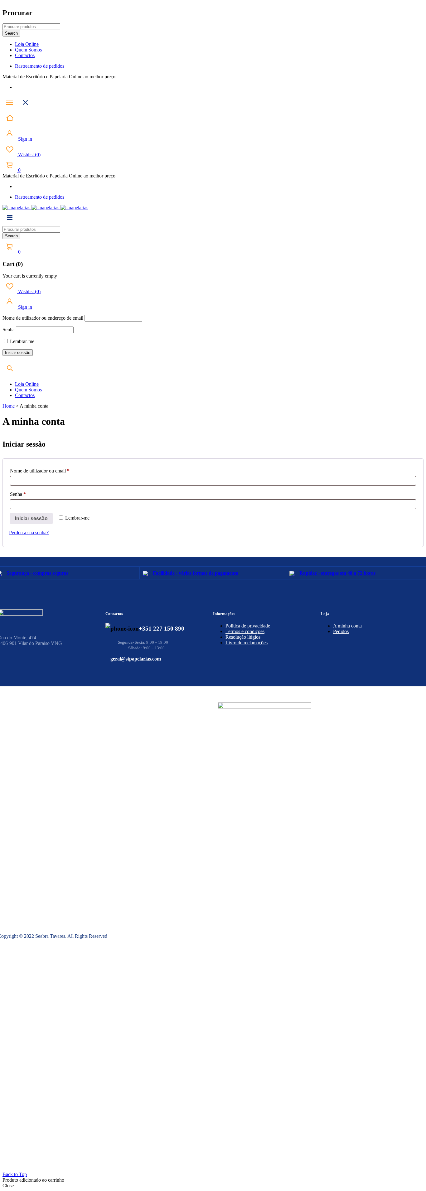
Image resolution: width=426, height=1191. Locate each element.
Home (8, 406)
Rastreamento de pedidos (39, 66)
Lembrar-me (21, 341)
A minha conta (347, 625)
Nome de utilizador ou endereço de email (42, 318)
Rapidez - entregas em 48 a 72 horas (337, 573)
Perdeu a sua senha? (29, 532)
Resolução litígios (242, 637)
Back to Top (14, 1174)
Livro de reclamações (246, 642)
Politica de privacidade (247, 625)
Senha (8, 329)
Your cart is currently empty (29, 275)
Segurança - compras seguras (37, 573)
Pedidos (341, 631)
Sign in (24, 139)
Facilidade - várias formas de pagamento (195, 573)
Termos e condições (244, 631)
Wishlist (29, 154)
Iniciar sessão (31, 518)
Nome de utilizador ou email (51, 470)
